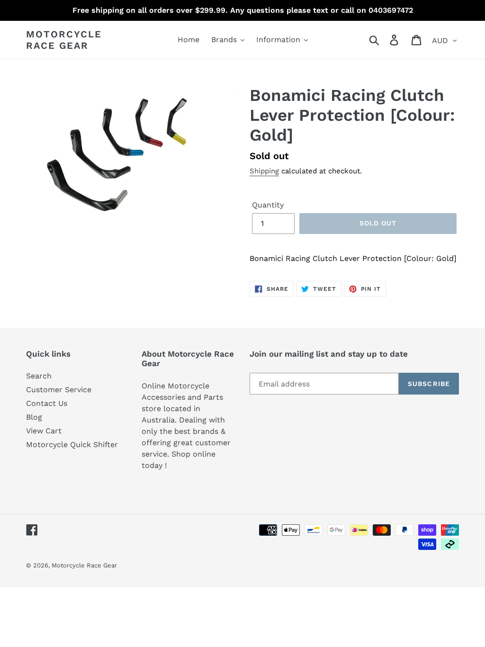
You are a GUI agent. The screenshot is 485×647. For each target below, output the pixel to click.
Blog (34, 417)
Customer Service (58, 389)
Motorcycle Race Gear (64, 39)
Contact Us (46, 403)
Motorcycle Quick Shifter (72, 444)
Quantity (268, 204)
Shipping (264, 171)
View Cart (44, 430)
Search (39, 375)
